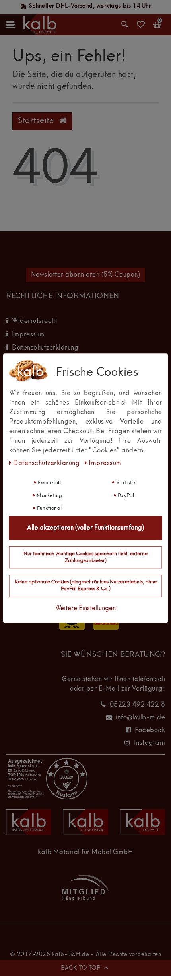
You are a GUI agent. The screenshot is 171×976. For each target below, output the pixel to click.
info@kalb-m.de (140, 718)
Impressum (28, 335)
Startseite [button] (37, 121)
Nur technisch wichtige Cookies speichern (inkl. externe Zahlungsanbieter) (85, 557)
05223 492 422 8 (137, 705)
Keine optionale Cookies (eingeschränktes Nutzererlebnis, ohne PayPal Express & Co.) (86, 586)
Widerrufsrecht (34, 321)
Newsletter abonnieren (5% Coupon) (85, 275)
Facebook (150, 730)
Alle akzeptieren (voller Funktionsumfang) (85, 528)
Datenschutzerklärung (45, 348)
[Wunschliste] (141, 27)
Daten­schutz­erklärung (47, 463)
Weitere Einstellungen (85, 608)
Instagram (149, 743)
